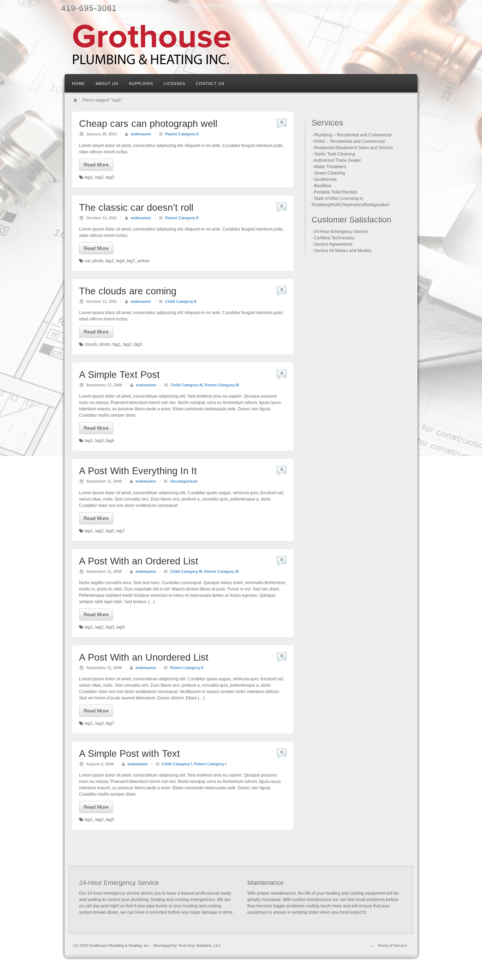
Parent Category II (181, 134)
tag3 (110, 177)
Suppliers (141, 83)
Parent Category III (222, 385)
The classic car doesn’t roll (136, 207)
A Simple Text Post (119, 374)
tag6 (110, 440)
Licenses (174, 83)
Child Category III (186, 385)
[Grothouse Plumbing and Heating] (241, 44)
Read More (96, 164)
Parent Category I (210, 764)
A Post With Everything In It (138, 471)
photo (97, 260)
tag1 (89, 177)
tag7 (131, 260)
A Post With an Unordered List (144, 657)
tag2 (99, 177)
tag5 (110, 530)
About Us (107, 83)
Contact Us (210, 83)
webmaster (141, 134)
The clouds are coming (127, 291)
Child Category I (177, 764)
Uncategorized (183, 481)
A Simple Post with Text (129, 753)
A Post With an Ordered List (138, 561)
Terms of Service (392, 945)
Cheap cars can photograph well (148, 123)
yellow (143, 260)
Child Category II (180, 301)
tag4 (120, 260)
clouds (91, 344)
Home (78, 83)
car (87, 260)
